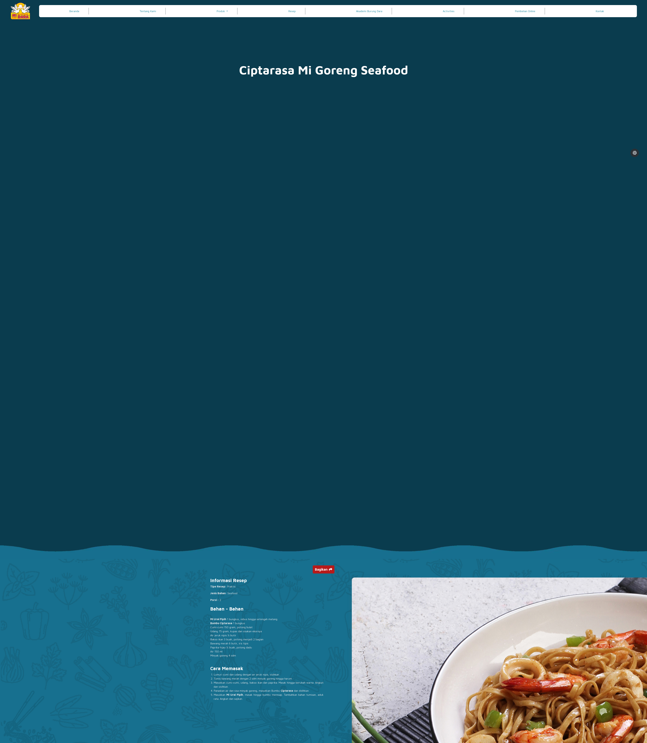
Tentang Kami (148, 11)
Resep (292, 11)
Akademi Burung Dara (369, 11)
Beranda (74, 11)
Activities (448, 11)
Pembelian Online (525, 11)
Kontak (600, 11)
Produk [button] (221, 11)
